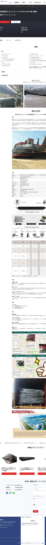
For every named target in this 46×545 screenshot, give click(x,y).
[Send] (43, 543)
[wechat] (14, 493)
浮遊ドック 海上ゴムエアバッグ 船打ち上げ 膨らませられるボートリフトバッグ (11, 469)
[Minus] (43, 517)
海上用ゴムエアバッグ (10, 6)
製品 (4, 6)
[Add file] (22, 543)
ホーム (1, 6)
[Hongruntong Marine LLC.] (4, 1)
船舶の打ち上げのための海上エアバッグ (12, 442)
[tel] (17, 493)
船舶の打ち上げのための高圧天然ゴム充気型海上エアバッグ (29, 469)
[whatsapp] (10, 493)
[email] (7, 493)
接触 (36, 511)
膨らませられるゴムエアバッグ (30, 442)
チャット (5, 21)
